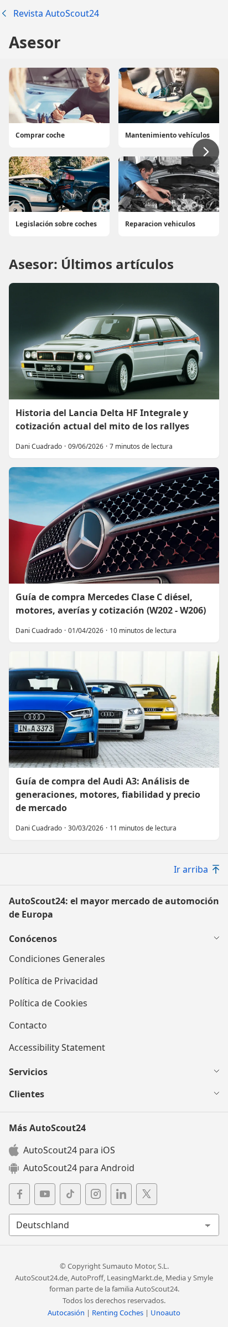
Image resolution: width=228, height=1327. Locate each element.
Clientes (26, 1094)
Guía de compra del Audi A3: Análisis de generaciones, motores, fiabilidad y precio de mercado (114, 745)
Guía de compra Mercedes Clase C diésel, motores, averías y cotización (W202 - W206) (114, 554)
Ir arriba (191, 869)
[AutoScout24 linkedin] (121, 1194)
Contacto (28, 1025)
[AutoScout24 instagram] (95, 1194)
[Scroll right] (206, 152)
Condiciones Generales (57, 959)
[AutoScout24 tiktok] (70, 1194)
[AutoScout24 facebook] (19, 1194)
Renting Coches (117, 1313)
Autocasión (66, 1313)
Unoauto (165, 1313)
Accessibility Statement (57, 1047)
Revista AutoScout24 (56, 13)
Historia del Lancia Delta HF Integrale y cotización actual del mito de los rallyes (114, 370)
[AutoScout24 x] (146, 1194)
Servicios (28, 1072)
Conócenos (33, 939)
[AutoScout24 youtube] (44, 1194)
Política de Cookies (48, 1003)
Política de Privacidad (53, 981)
